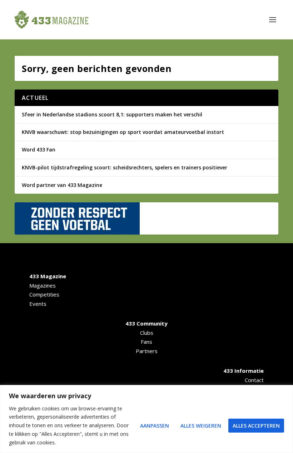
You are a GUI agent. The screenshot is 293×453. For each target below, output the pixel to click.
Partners (147, 351)
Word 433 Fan (38, 149)
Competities (44, 294)
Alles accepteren (256, 425)
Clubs (146, 332)
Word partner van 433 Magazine (62, 185)
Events (37, 303)
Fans (146, 341)
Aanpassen (154, 425)
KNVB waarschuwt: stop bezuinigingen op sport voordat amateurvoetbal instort (123, 132)
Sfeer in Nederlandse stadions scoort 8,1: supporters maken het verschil (112, 114)
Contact (254, 380)
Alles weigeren (200, 425)
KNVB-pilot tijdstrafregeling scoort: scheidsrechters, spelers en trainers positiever (124, 167)
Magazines (42, 285)
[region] (146, 419)
